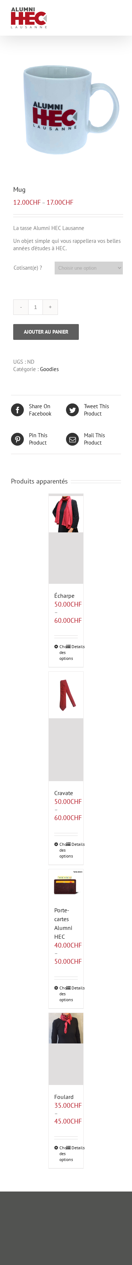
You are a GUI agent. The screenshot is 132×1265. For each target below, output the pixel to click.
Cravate (63, 793)
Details (75, 646)
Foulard (64, 1096)
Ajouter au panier (46, 331)
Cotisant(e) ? (28, 267)
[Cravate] (66, 726)
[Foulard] (66, 1049)
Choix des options (62, 652)
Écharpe (64, 595)
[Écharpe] (66, 538)
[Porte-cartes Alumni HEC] (66, 883)
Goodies (49, 369)
